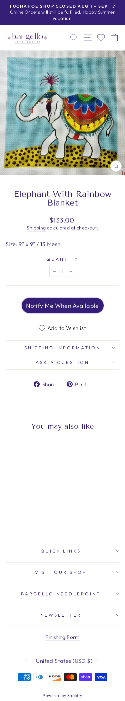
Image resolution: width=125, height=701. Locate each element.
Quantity (62, 259)
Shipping (36, 228)
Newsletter (60, 615)
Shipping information (62, 347)
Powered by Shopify (62, 695)
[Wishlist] (101, 38)
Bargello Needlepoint (61, 593)
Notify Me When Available (62, 305)
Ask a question (63, 362)
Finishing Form (62, 637)
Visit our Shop (61, 572)
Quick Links (61, 551)
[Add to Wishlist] (14, 448)
